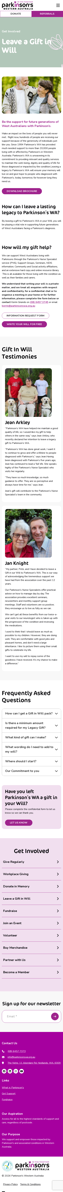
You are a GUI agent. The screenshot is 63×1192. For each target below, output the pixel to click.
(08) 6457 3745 (39, 302)
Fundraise (7, 1099)
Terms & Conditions (30, 1184)
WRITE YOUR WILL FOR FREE (24, 324)
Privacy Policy (10, 1184)
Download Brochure (22, 191)
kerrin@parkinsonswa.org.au (18, 306)
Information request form (25, 315)
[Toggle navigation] (58, 5)
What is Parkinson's (13, 1087)
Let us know (19, 822)
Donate (16, 13)
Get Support (9, 1093)
